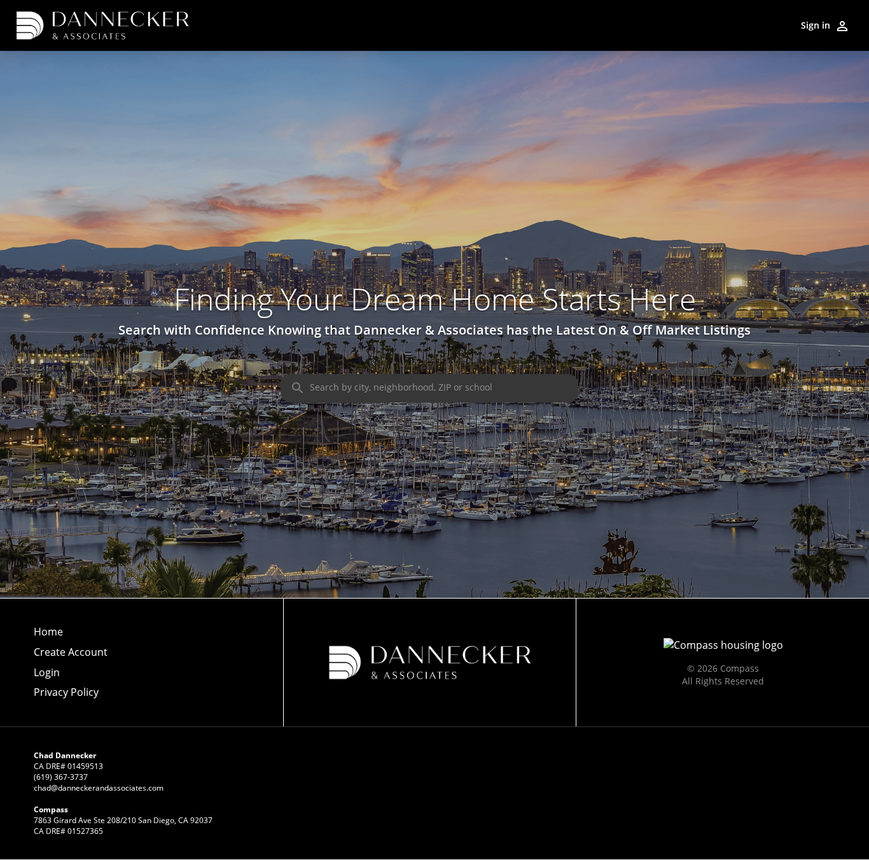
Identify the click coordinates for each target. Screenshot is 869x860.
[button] (71, 676)
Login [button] (47, 672)
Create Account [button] (71, 652)
